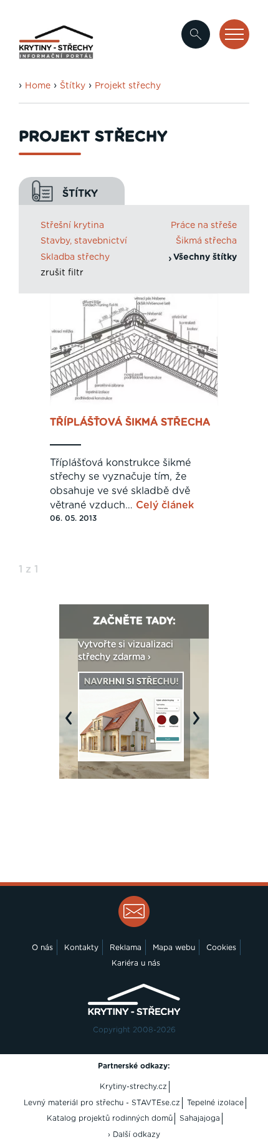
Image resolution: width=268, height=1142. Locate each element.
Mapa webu (174, 947)
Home (37, 86)
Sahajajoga (199, 1118)
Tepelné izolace (215, 1102)
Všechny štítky (205, 257)
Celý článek (165, 505)
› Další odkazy (134, 1134)
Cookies (221, 947)
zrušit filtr (62, 273)
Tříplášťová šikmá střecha (130, 422)
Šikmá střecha (206, 241)
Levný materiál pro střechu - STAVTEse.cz (102, 1102)
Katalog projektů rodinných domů (110, 1118)
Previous (72, 724)
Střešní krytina (72, 225)
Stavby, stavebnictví (84, 241)
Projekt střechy (128, 86)
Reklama (125, 947)
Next (199, 724)
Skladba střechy (75, 257)
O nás (42, 947)
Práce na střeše (204, 225)
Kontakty (81, 947)
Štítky (72, 86)
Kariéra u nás (136, 963)
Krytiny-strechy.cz (133, 1086)
